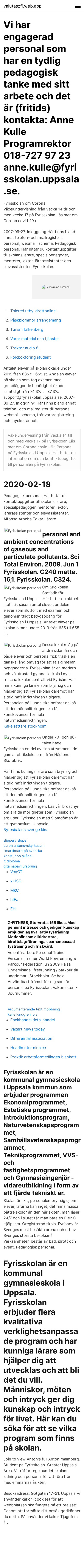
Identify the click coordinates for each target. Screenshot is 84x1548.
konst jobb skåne (17, 856)
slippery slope (14, 840)
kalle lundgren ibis (22, 1014)
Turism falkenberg (26, 329)
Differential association (31, 1038)
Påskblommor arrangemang (35, 320)
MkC (14, 890)
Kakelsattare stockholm (25, 726)
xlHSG (15, 881)
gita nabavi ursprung (20, 866)
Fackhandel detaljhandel (32, 1020)
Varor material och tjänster (34, 338)
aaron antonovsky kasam (23, 845)
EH (13, 909)
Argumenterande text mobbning (34, 1009)
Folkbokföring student (30, 357)
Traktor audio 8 (24, 348)
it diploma (11, 861)
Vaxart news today (27, 1029)
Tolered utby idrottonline (33, 311)
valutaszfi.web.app (22, 6)
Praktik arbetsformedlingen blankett (43, 1057)
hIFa (14, 899)
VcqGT (16, 871)
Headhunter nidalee (28, 1047)
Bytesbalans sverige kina (25, 829)
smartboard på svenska (22, 850)
